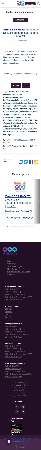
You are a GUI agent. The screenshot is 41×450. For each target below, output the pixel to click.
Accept (22, 447)
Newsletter (12, 269)
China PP (8, 311)
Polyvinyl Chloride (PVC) (15, 294)
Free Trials (11, 264)
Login (26, 85)
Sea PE (8, 314)
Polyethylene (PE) (12, 289)
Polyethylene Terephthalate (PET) (18, 297)
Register (16, 85)
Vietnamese (19, 20)
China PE (8, 309)
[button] (7, 227)
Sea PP (8, 317)
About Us (11, 274)
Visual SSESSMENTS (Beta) (18, 272)
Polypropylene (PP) (13, 292)
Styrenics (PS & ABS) (13, 300)
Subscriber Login (14, 266)
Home (9, 261)
